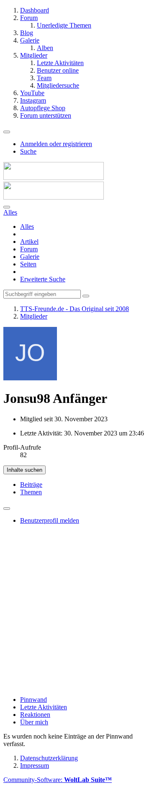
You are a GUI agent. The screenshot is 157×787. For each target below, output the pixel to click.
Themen (31, 492)
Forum (29, 249)
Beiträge (31, 484)
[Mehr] (6, 508)
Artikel (29, 241)
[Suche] (6, 207)
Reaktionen (35, 714)
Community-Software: (57, 779)
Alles (27, 226)
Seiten (28, 264)
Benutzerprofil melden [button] (49, 520)
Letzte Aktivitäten (43, 707)
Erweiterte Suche (42, 279)
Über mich (34, 722)
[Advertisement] (78, 611)
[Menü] (6, 132)
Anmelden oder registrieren (56, 143)
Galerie (29, 256)
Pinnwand (33, 699)
